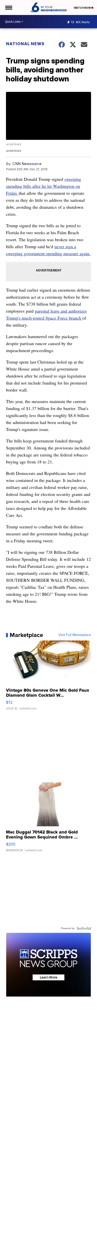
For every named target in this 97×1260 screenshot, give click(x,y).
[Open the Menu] (8, 7)
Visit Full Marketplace (74, 635)
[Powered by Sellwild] (84, 928)
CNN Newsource (27, 163)
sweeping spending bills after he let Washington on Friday (43, 186)
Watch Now (82, 7)
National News (25, 43)
